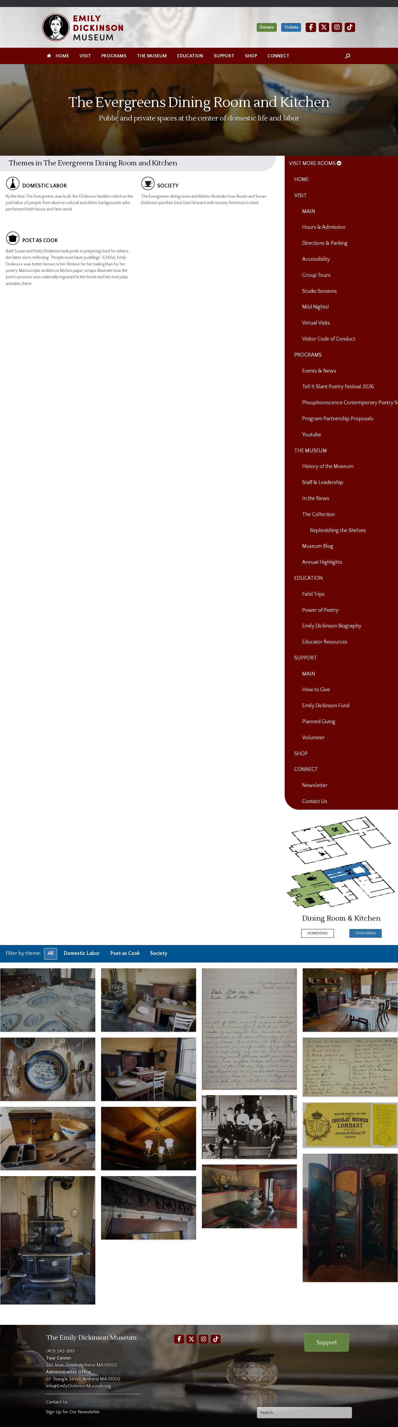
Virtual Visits (316, 323)
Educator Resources (324, 642)
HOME (62, 56)
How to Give (316, 690)
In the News (315, 498)
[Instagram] (337, 27)
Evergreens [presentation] (365, 933)
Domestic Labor (82, 953)
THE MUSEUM (152, 56)
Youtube (311, 435)
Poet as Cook (125, 953)
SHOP (251, 56)
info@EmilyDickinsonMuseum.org (78, 1386)
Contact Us (314, 801)
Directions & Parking (325, 243)
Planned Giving (318, 722)
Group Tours (316, 275)
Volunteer (313, 738)
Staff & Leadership (322, 482)
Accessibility (316, 259)
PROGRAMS (113, 56)
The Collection (318, 514)
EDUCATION (190, 56)
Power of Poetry (320, 610)
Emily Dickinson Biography (331, 626)
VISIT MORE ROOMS (313, 163)
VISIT (85, 56)
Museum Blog (317, 546)
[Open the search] (347, 56)
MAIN (308, 212)
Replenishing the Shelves (338, 530)
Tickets (291, 27)
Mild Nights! (315, 307)
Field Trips (313, 594)
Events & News (319, 371)
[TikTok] (350, 27)
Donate (267, 27)
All (50, 953)
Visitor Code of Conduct (328, 339)
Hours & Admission (323, 227)
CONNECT (278, 56)
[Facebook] (311, 27)
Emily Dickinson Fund (325, 706)
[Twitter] (324, 27)
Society (158, 953)
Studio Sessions (319, 291)
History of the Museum (327, 466)
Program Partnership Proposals (338, 419)
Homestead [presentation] (317, 933)
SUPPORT (224, 56)
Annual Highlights (322, 562)
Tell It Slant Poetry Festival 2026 (338, 387)
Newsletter (314, 785)
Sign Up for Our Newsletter (73, 1411)
